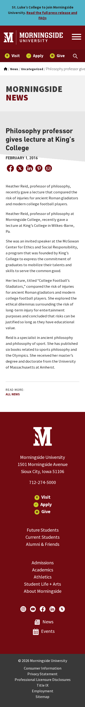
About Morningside (42, 591)
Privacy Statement (42, 673)
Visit (46, 497)
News (47, 622)
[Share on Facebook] (10, 168)
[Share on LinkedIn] (29, 168)
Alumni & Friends (42, 544)
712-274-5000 (42, 482)
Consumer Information (42, 668)
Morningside (34, 93)
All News (13, 394)
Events (48, 631)
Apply (46, 504)
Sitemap (42, 696)
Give (46, 511)
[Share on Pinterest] (38, 168)
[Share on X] (19, 168)
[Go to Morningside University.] (5, 69)
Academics (42, 570)
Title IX (42, 685)
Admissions (43, 563)
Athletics (42, 577)
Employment (42, 691)
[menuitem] (12, 55)
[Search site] (76, 37)
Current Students (43, 537)
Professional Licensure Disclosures (43, 679)
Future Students (43, 530)
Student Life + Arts (42, 584)
